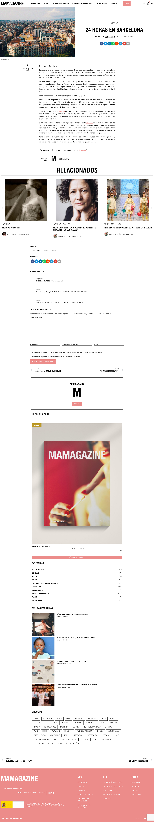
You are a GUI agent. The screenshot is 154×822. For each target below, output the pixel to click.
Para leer (66, 224)
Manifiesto (82, 782)
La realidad (35, 3)
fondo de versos (50, 727)
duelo (56, 723)
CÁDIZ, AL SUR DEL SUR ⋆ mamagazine (50, 281)
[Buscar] (144, 3)
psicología (84, 739)
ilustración (64, 727)
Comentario (36, 318)
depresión (37, 723)
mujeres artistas (40, 735)
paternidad (106, 735)
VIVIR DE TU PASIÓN (11, 227)
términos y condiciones (39, 792)
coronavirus (91, 719)
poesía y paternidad (69, 739)
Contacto (82, 790)
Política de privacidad (113, 786)
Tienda (126, 3)
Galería (35, 579)
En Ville (89, 123)
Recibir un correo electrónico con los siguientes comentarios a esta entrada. (67, 353)
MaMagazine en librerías (84, 806)
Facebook (135, 786)
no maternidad (55, 735)
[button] (102, 43)
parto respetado (92, 735)
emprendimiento (90, 723)
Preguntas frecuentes (113, 782)
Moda (120, 224)
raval (54, 250)
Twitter (134, 790)
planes (117, 735)
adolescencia (47, 719)
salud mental (106, 739)
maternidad (68, 731)
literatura (108, 727)
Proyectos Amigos (86, 795)
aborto (36, 719)
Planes (34, 596)
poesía (56, 739)
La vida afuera (101, 3)
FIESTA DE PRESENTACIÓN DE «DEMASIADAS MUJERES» (77, 685)
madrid (44, 731)
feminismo (113, 723)
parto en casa (77, 735)
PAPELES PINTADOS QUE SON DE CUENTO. (72, 661)
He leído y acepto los (32, 792)
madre (36, 731)
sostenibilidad (39, 743)
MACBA (62, 111)
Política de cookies (111, 795)
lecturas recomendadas (92, 727)
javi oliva (76, 727)
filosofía (37, 727)
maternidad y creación (84, 731)
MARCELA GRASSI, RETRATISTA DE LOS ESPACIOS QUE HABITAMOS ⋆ (61, 292)
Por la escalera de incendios (82, 3)
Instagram (135, 782)
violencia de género (55, 743)
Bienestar (114, 3)
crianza (103, 719)
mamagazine (56, 731)
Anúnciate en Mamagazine (83, 800)
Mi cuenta (107, 799)
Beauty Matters (38, 569)
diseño (47, 723)
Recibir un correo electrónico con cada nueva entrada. (57, 357)
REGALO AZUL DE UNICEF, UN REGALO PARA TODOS (76, 638)
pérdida (94, 739)
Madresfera (136, 795)
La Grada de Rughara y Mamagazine (45, 583)
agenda (59, 719)
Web (96, 344)
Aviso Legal (108, 790)
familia (102, 723)
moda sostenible (113, 731)
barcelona (36, 250)
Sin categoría (37, 600)
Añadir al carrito (77, 557)
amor (68, 719)
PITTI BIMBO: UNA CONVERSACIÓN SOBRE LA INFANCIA (128, 227)
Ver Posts (77, 404)
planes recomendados (41, 739)
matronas (99, 731)
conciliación (78, 719)
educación (65, 723)
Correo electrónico (71, 344)
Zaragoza (82, 150)
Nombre (34, 344)
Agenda (106, 224)
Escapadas (114, 23)
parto (66, 735)
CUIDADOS (113, 719)
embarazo (77, 723)
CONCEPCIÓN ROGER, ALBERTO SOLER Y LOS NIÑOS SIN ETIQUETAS (61, 303)
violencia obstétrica (73, 743)
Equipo (81, 786)
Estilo (46, 3)
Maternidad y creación (60, 3)
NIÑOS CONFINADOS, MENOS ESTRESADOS (72, 614)
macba (46, 250)
